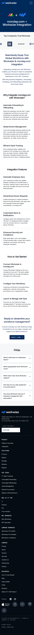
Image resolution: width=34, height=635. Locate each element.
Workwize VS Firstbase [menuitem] (9, 534)
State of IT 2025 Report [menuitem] (9, 592)
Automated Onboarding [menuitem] (9, 479)
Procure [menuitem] (4, 454)
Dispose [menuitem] (4, 467)
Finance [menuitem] (4, 505)
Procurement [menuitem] (6, 511)
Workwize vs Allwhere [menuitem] (9, 538)
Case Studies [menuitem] (6, 581)
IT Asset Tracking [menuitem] (7, 476)
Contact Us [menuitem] (5, 560)
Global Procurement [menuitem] (8, 489)
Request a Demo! (16, 337)
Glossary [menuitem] (4, 588)
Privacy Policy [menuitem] (6, 624)
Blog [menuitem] (3, 578)
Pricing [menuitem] (4, 546)
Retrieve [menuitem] (4, 464)
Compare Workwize (8, 527)
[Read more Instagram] (15, 599)
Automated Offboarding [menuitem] (9, 483)
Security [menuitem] (4, 556)
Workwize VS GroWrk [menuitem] (8, 531)
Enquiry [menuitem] (4, 566)
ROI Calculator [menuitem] (6, 522)
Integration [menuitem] (5, 446)
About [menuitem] (4, 549)
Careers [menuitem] (4, 553)
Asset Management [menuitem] (8, 486)
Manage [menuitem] (4, 461)
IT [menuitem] (2, 501)
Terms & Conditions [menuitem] (8, 627)
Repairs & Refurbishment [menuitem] (9, 493)
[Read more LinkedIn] (11, 599)
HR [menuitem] (3, 508)
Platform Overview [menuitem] (7, 443)
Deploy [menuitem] (4, 457)
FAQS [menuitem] (3, 585)
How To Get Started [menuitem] (8, 575)
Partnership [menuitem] (5, 563)
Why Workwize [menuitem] (6, 519)
